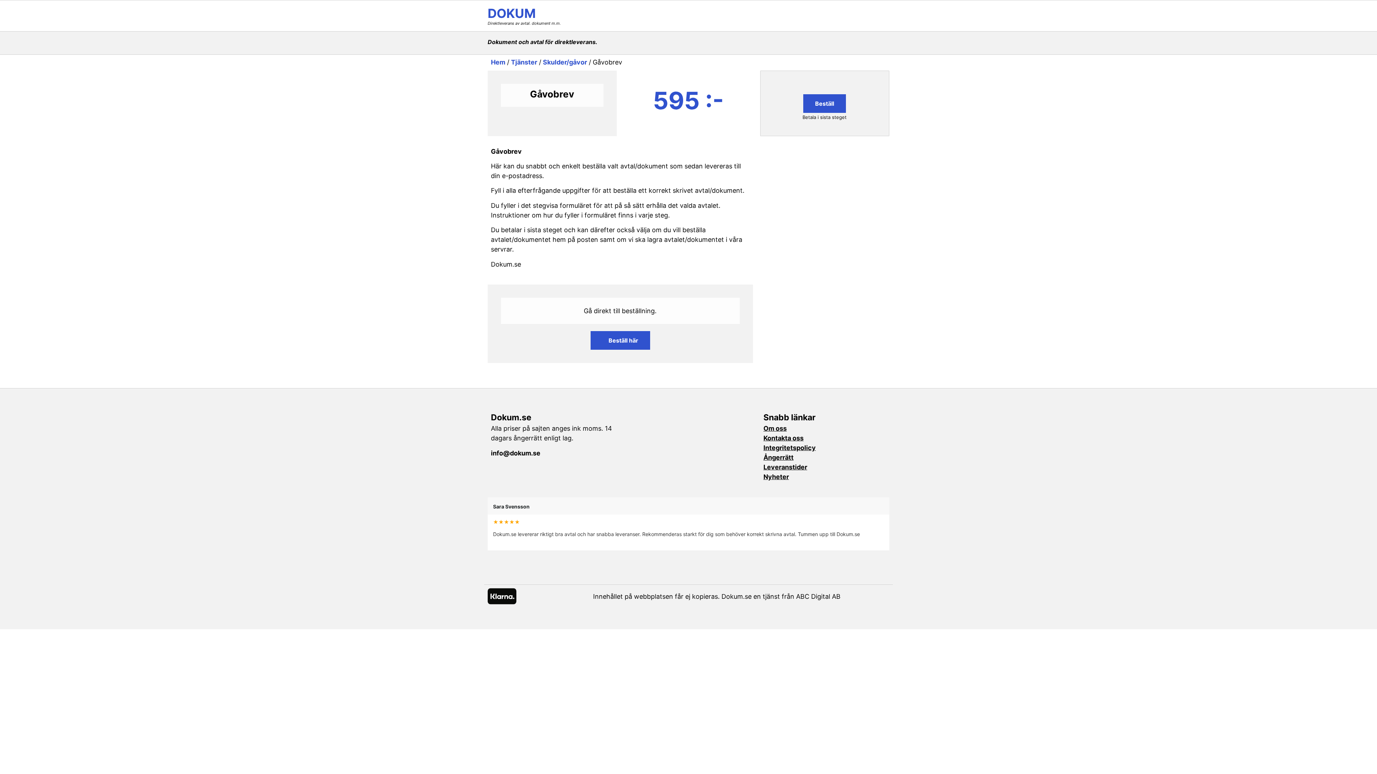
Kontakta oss (783, 438)
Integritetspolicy (789, 448)
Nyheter (776, 477)
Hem (498, 62)
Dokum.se (511, 417)
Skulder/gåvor (565, 62)
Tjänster (524, 62)
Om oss (775, 428)
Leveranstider (785, 467)
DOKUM (512, 13)
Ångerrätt (778, 457)
